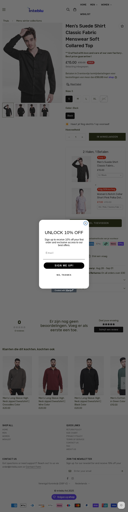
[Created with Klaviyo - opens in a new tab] (64, 290)
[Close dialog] (85, 223)
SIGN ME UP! (64, 265)
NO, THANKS (64, 275)
